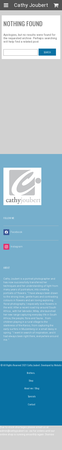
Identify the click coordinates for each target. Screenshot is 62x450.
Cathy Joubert (31, 5)
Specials (32, 396)
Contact (31, 404)
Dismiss (49, 434)
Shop (31, 380)
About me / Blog (31, 388)
